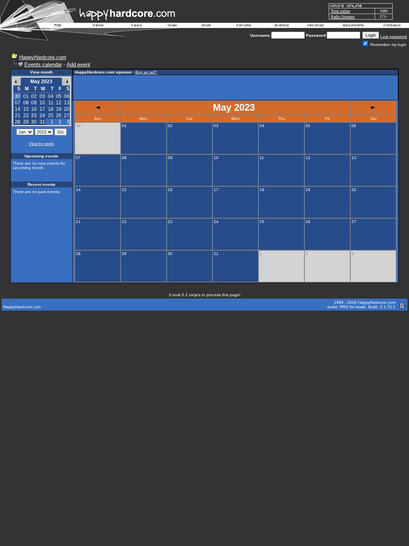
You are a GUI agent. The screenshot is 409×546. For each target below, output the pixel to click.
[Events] (282, 26)
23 (34, 115)
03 (42, 96)
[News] (97, 26)
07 (17, 103)
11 (51, 103)
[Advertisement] (235, 88)
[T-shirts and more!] (206, 26)
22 (26, 115)
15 (26, 109)
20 (66, 109)
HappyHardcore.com (42, 57)
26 (59, 115)
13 (66, 103)
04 (51, 96)
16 (34, 109)
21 (17, 115)
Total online (340, 11)
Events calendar (43, 65)
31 (42, 122)
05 (59, 96)
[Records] (315, 26)
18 (51, 109)
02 (34, 96)
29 (26, 122)
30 (34, 122)
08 (26, 103)
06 (66, 96)
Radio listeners (343, 16)
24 (42, 115)
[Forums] (243, 26)
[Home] (58, 26)
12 (59, 103)
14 (17, 109)
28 (17, 122)
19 (59, 109)
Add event (78, 65)
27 (66, 115)
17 (42, 109)
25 (51, 115)
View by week (41, 143)
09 (34, 103)
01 (26, 96)
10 (42, 103)
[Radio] (137, 26)
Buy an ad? (146, 72)
